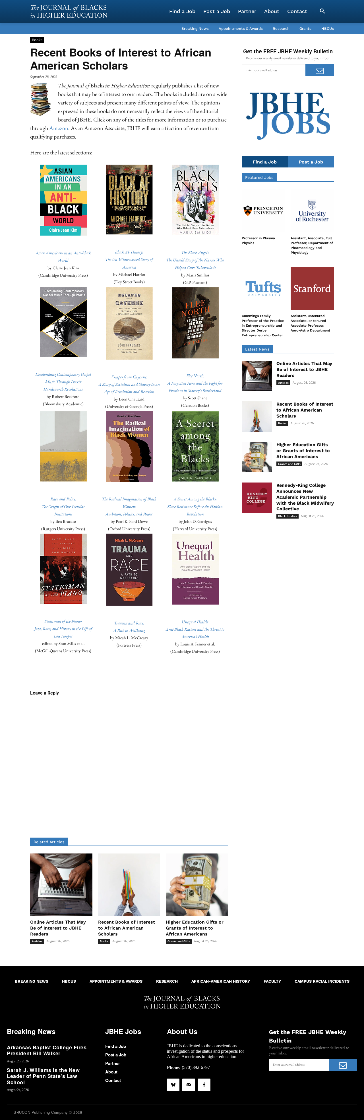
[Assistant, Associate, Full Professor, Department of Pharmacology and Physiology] (312, 210)
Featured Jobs (259, 177)
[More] (173, 672)
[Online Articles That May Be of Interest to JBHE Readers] (61, 884)
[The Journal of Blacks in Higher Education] (68, 11)
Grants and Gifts (178, 941)
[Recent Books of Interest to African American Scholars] (129, 884)
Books (37, 39)
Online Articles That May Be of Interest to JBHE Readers (58, 928)
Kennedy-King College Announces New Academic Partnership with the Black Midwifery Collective (305, 497)
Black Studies (287, 516)
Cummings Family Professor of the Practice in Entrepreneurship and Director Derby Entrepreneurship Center (263, 325)
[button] (322, 11)
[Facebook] (204, 1085)
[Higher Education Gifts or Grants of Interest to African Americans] (197, 884)
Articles (37, 941)
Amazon (58, 128)
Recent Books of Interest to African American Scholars (126, 928)
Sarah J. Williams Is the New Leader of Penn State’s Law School (43, 1076)
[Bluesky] (173, 1085)
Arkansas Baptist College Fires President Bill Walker (46, 1050)
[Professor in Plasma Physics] (263, 210)
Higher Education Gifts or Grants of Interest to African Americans (195, 928)
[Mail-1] (188, 1085)
